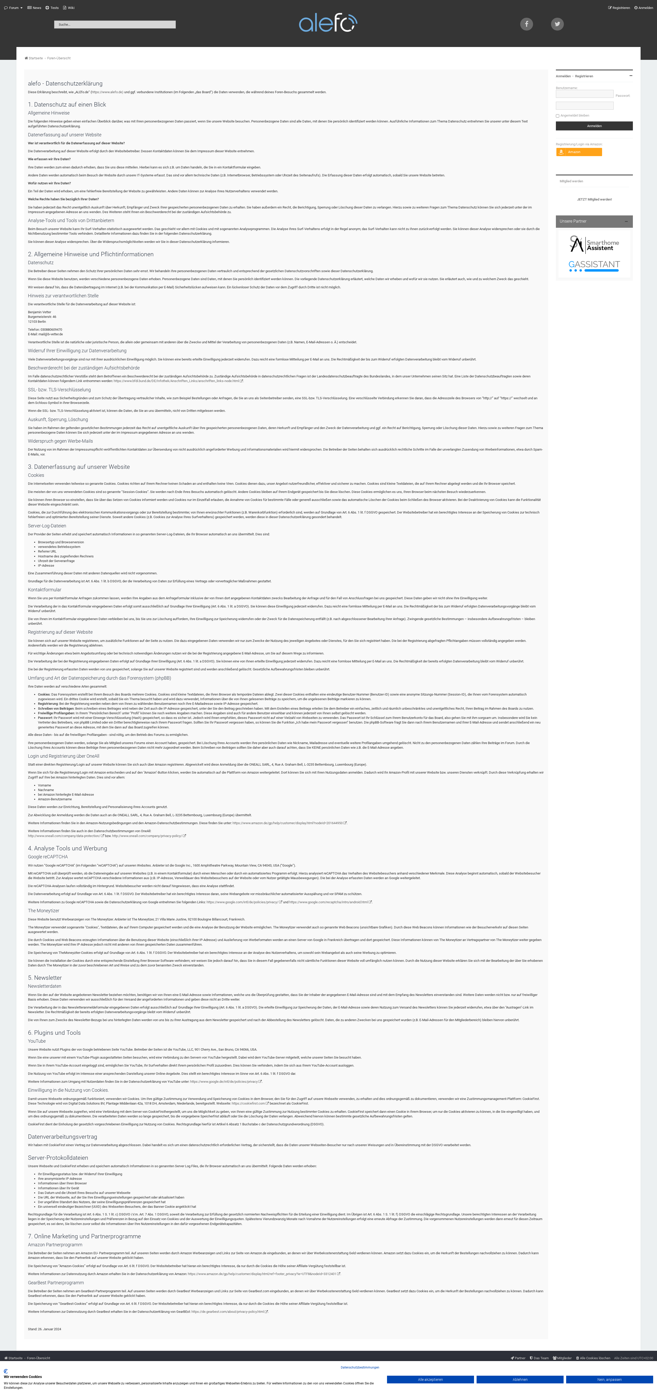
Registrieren (584, 76)
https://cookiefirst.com (248, 1103)
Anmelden (563, 76)
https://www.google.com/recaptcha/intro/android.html (328, 902)
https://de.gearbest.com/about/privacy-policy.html (227, 1312)
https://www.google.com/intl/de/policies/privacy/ (242, 902)
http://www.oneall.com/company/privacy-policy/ (147, 836)
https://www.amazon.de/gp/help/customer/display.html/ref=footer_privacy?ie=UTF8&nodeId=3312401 (262, 1274)
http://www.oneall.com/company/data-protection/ (64, 836)
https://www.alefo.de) (107, 92)
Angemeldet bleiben (575, 115)
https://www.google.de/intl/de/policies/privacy (224, 1082)
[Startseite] (328, 23)
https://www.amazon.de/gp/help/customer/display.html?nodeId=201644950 (288, 823)
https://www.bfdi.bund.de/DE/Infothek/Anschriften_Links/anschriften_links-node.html (176, 381)
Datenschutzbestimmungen (360, 1367)
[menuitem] (34, 8)
